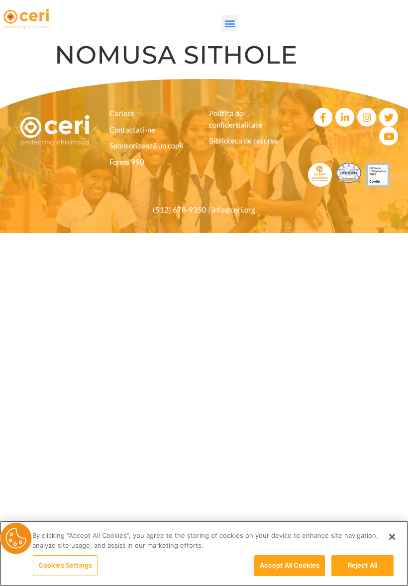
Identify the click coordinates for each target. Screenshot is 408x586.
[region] (204, 553)
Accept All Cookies (289, 565)
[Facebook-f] (322, 117)
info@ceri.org (233, 209)
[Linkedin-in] (344, 117)
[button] (229, 23)
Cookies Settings (65, 565)
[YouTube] (388, 136)
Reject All (362, 565)
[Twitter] (388, 117)
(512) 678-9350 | (182, 209)
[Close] (392, 537)
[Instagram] (366, 117)
